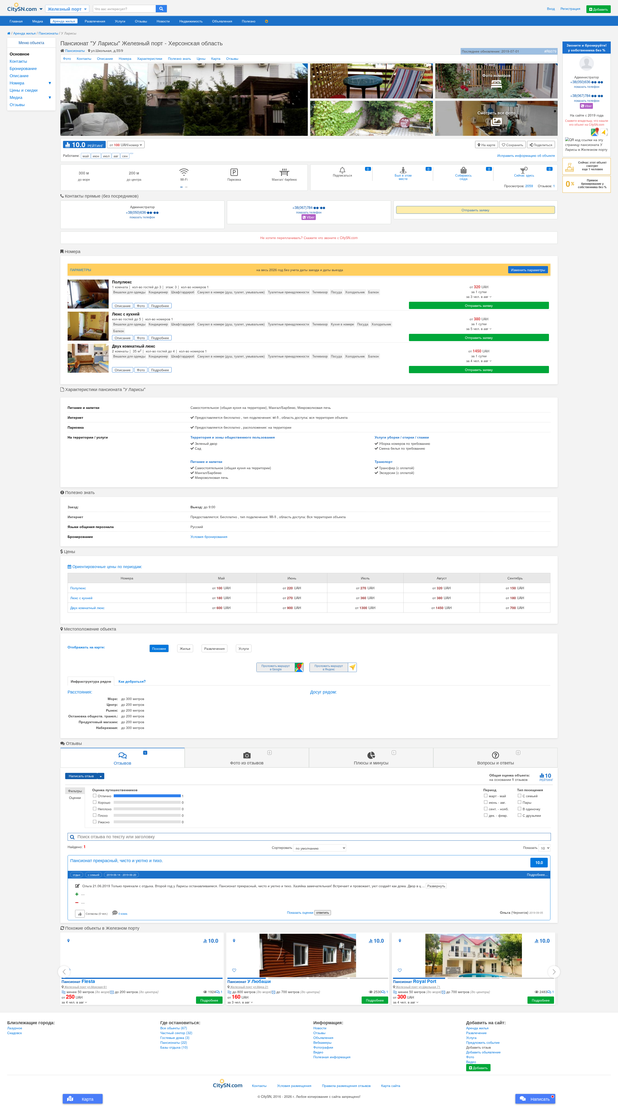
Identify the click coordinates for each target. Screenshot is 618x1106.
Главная (16, 21)
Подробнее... (537, 874)
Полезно (248, 21)
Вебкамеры (322, 1042)
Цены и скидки (24, 90)
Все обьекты (173, 1027)
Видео (318, 1052)
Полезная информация (332, 1056)
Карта (215, 58)
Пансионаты (48, 33)
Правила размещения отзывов (346, 1085)
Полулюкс (78, 587)
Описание (19, 75)
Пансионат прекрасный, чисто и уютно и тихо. (116, 860)
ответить (322, 912)
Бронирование (23, 68)
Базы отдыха (174, 1047)
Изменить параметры (528, 269)
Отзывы (141, 21)
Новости (163, 21)
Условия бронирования (208, 536)
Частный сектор (176, 1032)
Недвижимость (191, 21)
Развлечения (95, 21)
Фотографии (323, 1047)
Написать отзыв (81, 776)
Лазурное (14, 1027)
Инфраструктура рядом (91, 681)
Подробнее (209, 1000)
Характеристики (149, 58)
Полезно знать (179, 58)
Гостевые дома (175, 1037)
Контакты (18, 61)
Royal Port (414, 981)
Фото (67, 58)
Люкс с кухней (81, 597)
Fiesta (78, 981)
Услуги (120, 21)
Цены (201, 58)
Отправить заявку (475, 209)
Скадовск (14, 1032)
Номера (31, 83)
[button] (74, 1002)
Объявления (222, 21)
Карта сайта (390, 1085)
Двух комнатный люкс (87, 607)
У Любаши (249, 981)
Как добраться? (132, 681)
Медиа (37, 21)
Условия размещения (294, 1085)
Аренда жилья (64, 21)
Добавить (600, 9)
